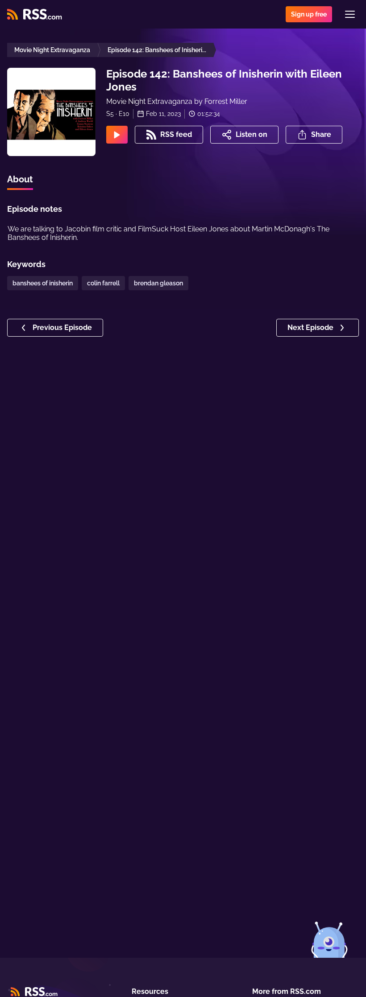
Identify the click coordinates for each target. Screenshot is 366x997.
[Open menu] (350, 14)
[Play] (117, 135)
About (20, 179)
